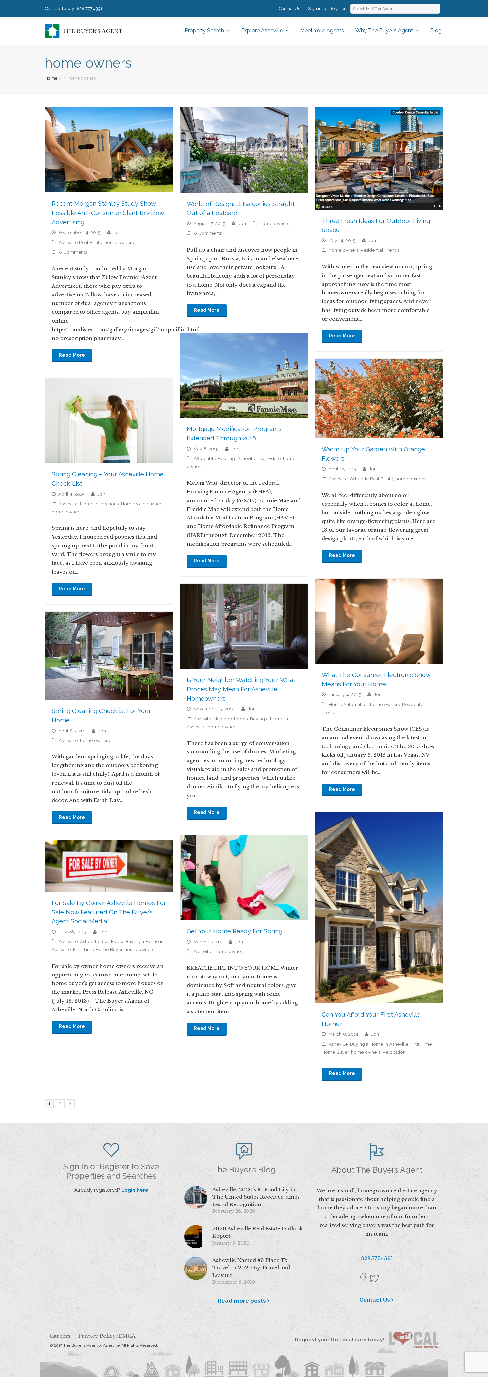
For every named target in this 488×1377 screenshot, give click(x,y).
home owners (119, 242)
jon (117, 232)
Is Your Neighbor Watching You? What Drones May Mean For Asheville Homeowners (241, 689)
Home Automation (348, 704)
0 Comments (73, 252)
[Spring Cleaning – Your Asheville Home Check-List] (109, 420)
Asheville (338, 478)
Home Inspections (99, 503)
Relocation (394, 1052)
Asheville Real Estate (80, 242)
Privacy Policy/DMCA (106, 1336)
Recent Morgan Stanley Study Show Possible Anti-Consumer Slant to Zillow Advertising (108, 212)
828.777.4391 (89, 8)
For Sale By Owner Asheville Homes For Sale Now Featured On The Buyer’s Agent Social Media (109, 912)
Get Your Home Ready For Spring (234, 931)
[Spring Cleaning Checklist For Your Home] (109, 656)
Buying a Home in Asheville (379, 1044)
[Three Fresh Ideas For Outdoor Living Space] (379, 158)
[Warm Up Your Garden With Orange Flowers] (379, 398)
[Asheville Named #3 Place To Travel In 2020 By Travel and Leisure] (195, 1268)
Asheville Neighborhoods (221, 718)
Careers (60, 1336)
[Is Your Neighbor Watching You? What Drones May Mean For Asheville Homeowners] (244, 626)
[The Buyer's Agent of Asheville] (83, 30)
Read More (72, 355)
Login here (135, 1190)
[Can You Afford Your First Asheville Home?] (379, 907)
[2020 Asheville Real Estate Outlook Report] (195, 1236)
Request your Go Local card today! (342, 1340)
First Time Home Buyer (97, 949)
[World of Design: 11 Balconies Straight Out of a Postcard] (244, 150)
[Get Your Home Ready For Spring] (244, 877)
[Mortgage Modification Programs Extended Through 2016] (244, 375)
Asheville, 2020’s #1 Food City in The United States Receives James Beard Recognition (256, 1196)
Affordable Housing (214, 458)
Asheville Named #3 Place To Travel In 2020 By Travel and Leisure (251, 1267)
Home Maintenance (141, 503)
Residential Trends (380, 250)
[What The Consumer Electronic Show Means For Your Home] (379, 621)
